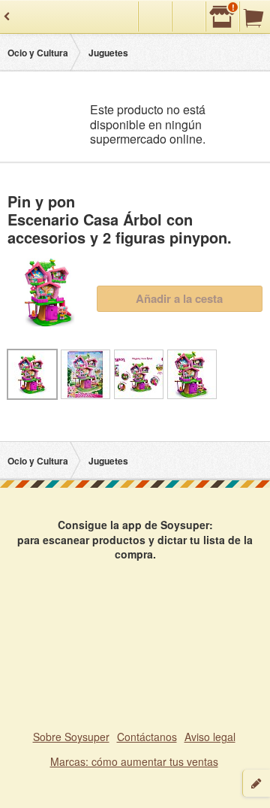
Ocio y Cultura (38, 52)
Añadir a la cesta (179, 298)
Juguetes (108, 52)
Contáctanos (147, 736)
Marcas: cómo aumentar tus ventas (134, 761)
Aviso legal (210, 736)
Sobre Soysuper (71, 736)
